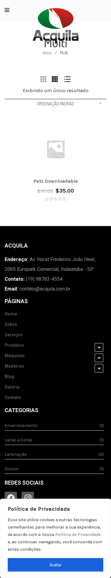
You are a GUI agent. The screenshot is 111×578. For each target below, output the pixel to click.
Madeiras (14, 366)
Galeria (12, 387)
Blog (9, 376)
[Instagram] (28, 498)
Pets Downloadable (55, 181)
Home (11, 313)
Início (47, 52)
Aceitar (56, 564)
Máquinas (15, 355)
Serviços (14, 334)
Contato (13, 397)
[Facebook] (11, 498)
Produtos (14, 345)
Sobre (11, 324)
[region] (55, 538)
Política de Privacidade (78, 534)
